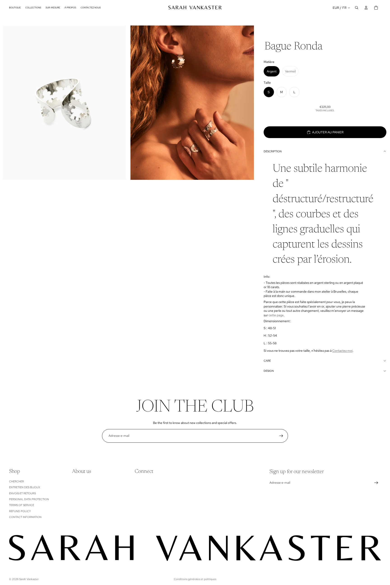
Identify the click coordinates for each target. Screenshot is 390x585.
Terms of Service (21, 505)
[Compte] (366, 8)
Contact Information (25, 517)
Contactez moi (342, 351)
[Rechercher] (357, 8)
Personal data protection (29, 499)
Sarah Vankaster (29, 579)
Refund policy (20, 511)
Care (267, 361)
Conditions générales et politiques (195, 579)
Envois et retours (22, 493)
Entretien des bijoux (24, 487)
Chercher (16, 481)
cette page (276, 315)
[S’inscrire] (281, 436)
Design (269, 371)
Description (273, 151)
